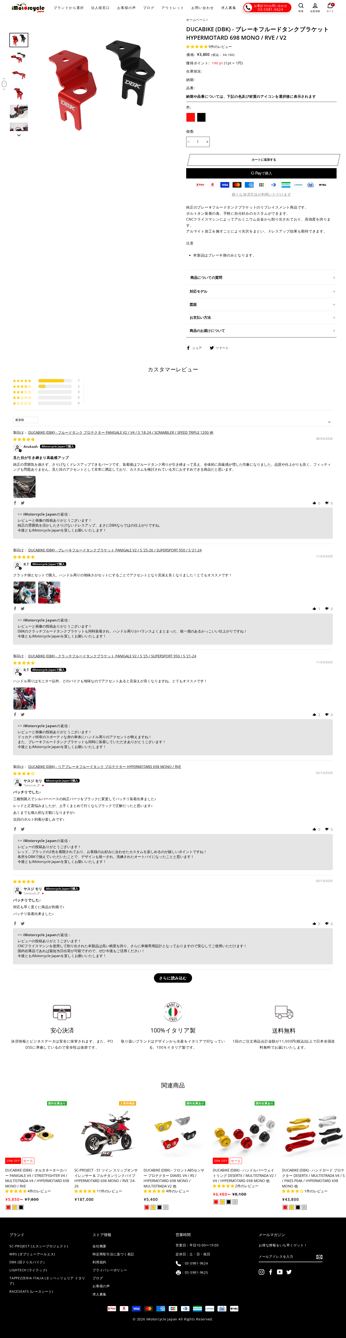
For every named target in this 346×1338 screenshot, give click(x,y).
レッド (190, 117)
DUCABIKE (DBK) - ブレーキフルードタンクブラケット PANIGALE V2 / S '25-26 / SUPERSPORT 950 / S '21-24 (115, 550)
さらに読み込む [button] (173, 978)
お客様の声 (126, 7)
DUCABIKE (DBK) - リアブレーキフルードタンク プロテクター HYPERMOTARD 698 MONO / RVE (104, 766)
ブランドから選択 (69, 7)
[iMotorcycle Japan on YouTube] (280, 1272)
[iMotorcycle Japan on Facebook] (271, 1272)
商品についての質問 (206, 277)
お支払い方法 (200, 317)
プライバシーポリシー (110, 1270)
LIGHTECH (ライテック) (28, 1270)
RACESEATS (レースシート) (31, 1291)
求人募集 (228, 7)
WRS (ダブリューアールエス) (32, 1254)
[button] (197, 46)
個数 (190, 131)
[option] (101, 85)
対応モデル (198, 291)
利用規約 (99, 1262)
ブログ (148, 7)
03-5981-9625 (196, 1272)
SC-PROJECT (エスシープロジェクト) (38, 1246)
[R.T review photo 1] (24, 592)
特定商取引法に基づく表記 (113, 1254)
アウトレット (172, 7)
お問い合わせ (202, 7)
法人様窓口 (100, 7)
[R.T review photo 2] (49, 592)
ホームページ (196, 20)
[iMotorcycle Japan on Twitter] (289, 1272)
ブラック (201, 117)
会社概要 (99, 1246)
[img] (24, 439)
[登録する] (319, 1257)
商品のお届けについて (207, 330)
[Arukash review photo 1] (24, 487)
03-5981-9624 (270, 9)
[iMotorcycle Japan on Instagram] (261, 1272)
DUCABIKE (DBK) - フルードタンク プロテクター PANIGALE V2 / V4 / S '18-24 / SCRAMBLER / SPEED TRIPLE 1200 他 (120, 432)
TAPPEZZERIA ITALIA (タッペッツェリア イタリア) (47, 1281)
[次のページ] (18, 134)
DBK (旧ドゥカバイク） (28, 1262)
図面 (193, 304)
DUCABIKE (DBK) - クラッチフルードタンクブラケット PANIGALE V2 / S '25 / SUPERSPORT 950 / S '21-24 (112, 656)
